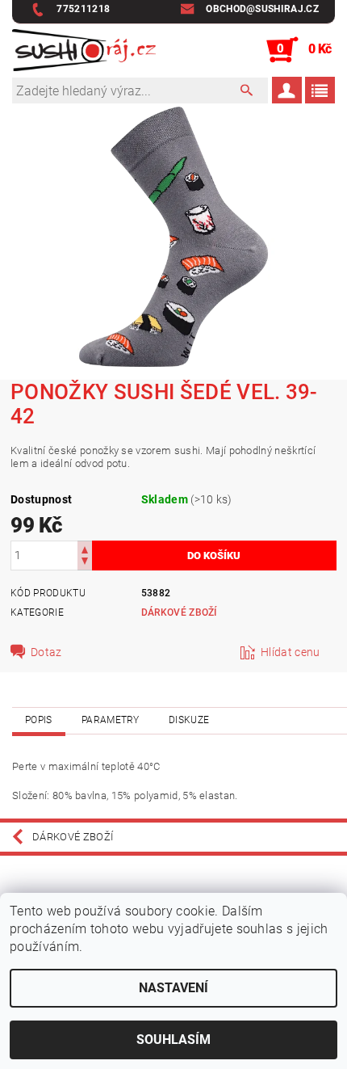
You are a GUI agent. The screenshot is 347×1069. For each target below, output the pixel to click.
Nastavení (173, 987)
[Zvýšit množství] (84, 548)
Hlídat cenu (290, 652)
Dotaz (46, 652)
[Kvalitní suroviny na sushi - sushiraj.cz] (84, 50)
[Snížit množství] (84, 562)
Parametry (111, 720)
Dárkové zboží (179, 612)
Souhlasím (173, 1039)
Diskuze (189, 720)
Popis (38, 720)
